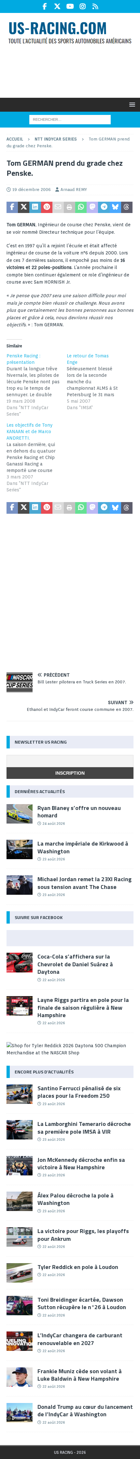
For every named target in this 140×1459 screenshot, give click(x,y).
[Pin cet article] (46, 207)
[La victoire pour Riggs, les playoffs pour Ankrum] (20, 1237)
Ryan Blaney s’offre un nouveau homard (79, 811)
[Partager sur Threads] (127, 207)
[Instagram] (83, 6)
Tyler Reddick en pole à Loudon (77, 1267)
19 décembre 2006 (31, 189)
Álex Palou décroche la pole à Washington (75, 1199)
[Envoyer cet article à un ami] (58, 207)
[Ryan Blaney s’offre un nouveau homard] (20, 814)
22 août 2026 (54, 980)
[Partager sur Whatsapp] (81, 207)
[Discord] (95, 6)
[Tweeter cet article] (23, 207)
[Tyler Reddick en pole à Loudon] (20, 1273)
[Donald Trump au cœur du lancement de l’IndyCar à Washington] (20, 1412)
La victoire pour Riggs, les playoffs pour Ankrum (83, 1235)
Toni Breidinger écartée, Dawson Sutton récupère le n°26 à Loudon (81, 1303)
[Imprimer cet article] (69, 207)
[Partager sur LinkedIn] (35, 207)
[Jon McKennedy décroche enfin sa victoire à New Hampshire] (20, 1165)
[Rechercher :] (70, 119)
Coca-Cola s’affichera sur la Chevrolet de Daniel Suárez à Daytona (75, 964)
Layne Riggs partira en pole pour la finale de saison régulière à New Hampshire (83, 1007)
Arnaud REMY (74, 189)
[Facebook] (44, 6)
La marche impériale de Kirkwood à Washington (82, 847)
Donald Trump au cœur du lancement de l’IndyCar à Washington (85, 1410)
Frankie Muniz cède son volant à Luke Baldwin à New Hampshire (79, 1375)
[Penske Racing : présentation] (37, 385)
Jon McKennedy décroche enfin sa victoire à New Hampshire (81, 1163)
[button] (131, 104)
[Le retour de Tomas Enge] (97, 382)
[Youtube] (70, 6)
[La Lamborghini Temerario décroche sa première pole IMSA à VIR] (20, 1129)
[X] (57, 6)
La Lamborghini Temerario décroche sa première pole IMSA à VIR (84, 1127)
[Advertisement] (73, 70)
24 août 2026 (54, 823)
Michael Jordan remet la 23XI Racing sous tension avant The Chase (84, 883)
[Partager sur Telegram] (103, 207)
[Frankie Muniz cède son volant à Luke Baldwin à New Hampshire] (20, 1377)
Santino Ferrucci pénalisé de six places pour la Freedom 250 (79, 1092)
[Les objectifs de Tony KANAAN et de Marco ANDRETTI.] (37, 457)
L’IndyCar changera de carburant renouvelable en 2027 (79, 1339)
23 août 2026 (54, 859)
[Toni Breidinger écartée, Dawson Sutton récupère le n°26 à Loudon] (20, 1305)
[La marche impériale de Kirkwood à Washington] (20, 849)
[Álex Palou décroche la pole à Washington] (20, 1201)
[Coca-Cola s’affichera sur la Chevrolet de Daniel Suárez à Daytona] (20, 962)
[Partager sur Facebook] (12, 207)
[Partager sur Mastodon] (92, 207)
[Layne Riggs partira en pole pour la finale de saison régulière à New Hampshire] (20, 1006)
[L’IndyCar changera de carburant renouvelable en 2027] (20, 1341)
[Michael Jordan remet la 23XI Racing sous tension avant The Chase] (20, 885)
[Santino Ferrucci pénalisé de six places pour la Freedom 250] (20, 1094)
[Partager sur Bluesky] (115, 207)
